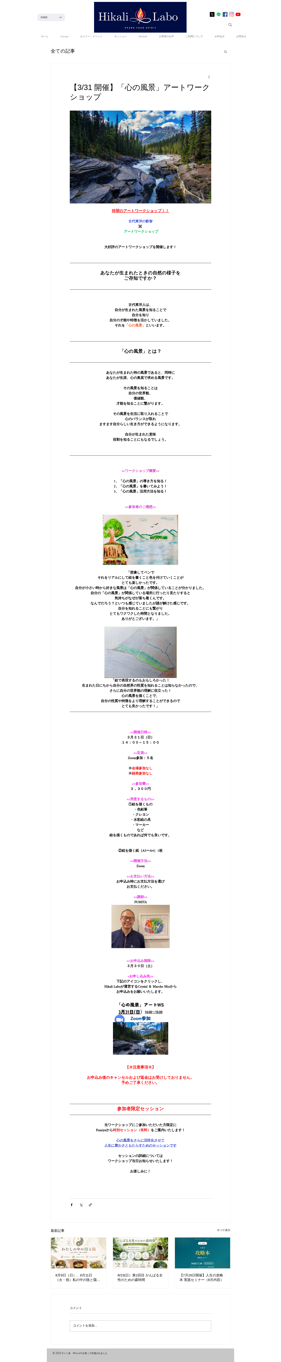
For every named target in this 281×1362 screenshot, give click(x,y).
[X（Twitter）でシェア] (81, 1205)
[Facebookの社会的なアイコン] (225, 14)
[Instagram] (231, 14)
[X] (212, 14)
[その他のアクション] (209, 77)
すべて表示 (223, 1230)
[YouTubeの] (238, 14)
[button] (225, 51)
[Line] (218, 14)
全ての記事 (63, 51)
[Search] (230, 25)
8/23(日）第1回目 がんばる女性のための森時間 (140, 1277)
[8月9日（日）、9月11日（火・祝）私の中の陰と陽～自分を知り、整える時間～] (78, 1253)
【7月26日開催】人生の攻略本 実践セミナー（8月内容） (201, 1277)
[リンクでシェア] (90, 1205)
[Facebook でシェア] (71, 1205)
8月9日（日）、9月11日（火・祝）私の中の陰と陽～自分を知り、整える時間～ (77, 1277)
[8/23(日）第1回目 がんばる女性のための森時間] (140, 1253)
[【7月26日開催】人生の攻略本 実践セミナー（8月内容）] (202, 1253)
